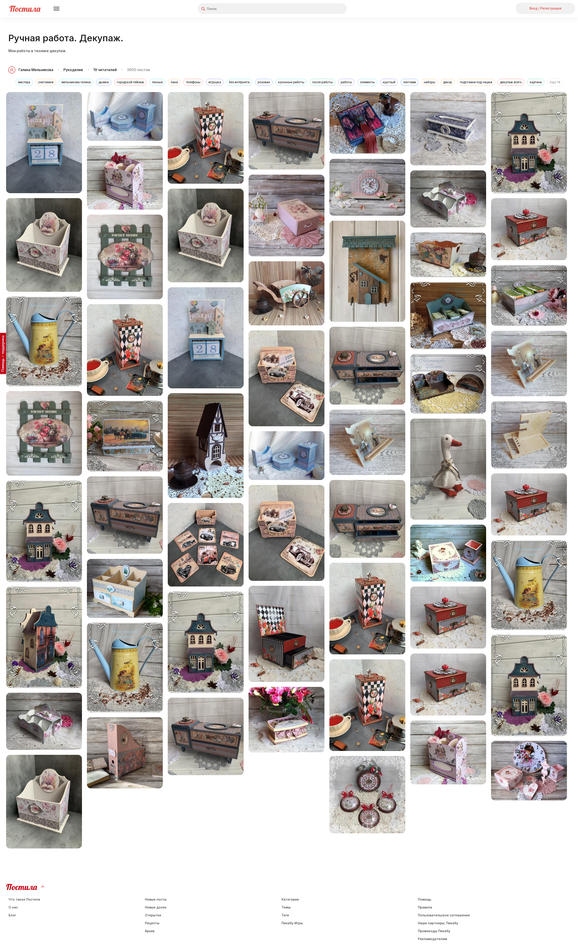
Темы (286, 907)
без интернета (239, 82)
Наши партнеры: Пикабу (438, 923)
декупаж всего (511, 82)
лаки (174, 82)
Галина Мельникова (36, 69)
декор (447, 82)
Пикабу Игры (292, 923)
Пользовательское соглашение (444, 915)
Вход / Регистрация (545, 8)
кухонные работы (291, 82)
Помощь (424, 899)
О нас (13, 907)
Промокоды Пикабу (434, 931)
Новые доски (155, 907)
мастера (24, 82)
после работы (322, 82)
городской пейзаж (130, 82)
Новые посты (156, 899)
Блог (12, 915)
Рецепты (152, 923)
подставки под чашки (476, 82)
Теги (285, 915)
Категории (290, 899)
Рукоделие (73, 69)
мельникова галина (76, 82)
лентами (409, 82)
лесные (157, 82)
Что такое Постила (24, 899)
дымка (104, 82)
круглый (389, 82)
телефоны (193, 82)
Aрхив (149, 931)
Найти (326, 9)
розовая (264, 82)
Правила (425, 907)
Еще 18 (555, 82)
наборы (429, 82)
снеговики (46, 82)
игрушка (214, 82)
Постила (24, 9)
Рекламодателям (432, 939)
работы (346, 82)
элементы (367, 82)
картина (536, 82)
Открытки (153, 915)
